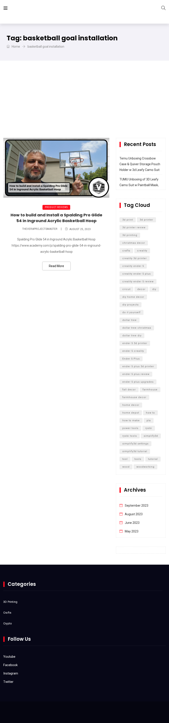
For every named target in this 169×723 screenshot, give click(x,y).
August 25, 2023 (80, 229)
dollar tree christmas (136, 327)
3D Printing (10, 601)
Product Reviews (56, 207)
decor (141, 289)
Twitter (8, 682)
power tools (130, 428)
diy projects (130, 304)
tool (125, 459)
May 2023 (131, 531)
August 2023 (134, 514)
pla (149, 420)
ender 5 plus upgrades (138, 381)
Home (15, 46)
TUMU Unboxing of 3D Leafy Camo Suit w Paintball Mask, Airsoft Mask (139, 185)
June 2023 (132, 522)
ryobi (148, 428)
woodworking (145, 466)
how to (150, 412)
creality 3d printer (134, 258)
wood (126, 466)
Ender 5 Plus (131, 358)
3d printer (146, 219)
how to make (131, 420)
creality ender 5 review (138, 281)
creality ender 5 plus (136, 273)
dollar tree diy (131, 335)
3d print (127, 219)
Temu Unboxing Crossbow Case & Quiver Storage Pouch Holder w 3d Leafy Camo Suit (139, 164)
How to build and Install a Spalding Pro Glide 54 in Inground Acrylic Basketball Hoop (56, 217)
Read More (56, 266)
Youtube (9, 657)
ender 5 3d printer (134, 343)
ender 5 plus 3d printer (138, 366)
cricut (126, 289)
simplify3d (151, 436)
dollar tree (129, 320)
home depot (130, 412)
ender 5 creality (133, 351)
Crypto (7, 623)
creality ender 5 (133, 266)
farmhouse (150, 389)
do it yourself (131, 312)
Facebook (10, 665)
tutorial (153, 459)
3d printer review (133, 227)
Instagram (10, 673)
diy (154, 289)
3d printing (129, 235)
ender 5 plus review (135, 374)
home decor (130, 405)
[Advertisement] (84, 105)
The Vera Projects (36, 9)
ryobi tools (129, 436)
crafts (126, 250)
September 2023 (136, 505)
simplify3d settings (135, 443)
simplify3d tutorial (134, 451)
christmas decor (133, 243)
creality (142, 250)
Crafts (7, 612)
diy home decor (133, 297)
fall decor (129, 389)
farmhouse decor (134, 397)
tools (137, 459)
